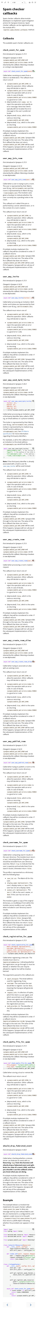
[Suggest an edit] (35, 2)
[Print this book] (29, 2)
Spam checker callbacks (14, 11)
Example (8, 1200)
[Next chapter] (30, 1304)
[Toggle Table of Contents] (2, 2)
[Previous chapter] (7, 1304)
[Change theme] (5, 2)
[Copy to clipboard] (33, 71)
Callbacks (8, 38)
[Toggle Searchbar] (8, 2)
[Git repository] (32, 2)
